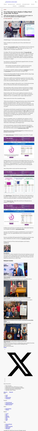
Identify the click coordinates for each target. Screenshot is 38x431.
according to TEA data (26, 238)
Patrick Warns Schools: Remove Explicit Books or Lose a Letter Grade (17, 297)
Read (5, 4)
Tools (32, 4)
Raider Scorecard (9, 404)
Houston (7, 415)
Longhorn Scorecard (9, 403)
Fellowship (8, 428)
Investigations (8, 397)
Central (7, 413)
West (6, 420)
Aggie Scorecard (9, 402)
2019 (24, 110)
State (5, 9)
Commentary (8, 398)
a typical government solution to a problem (12, 75)
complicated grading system (23, 127)
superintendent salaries (20, 229)
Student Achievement (10, 134)
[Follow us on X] (20, 378)
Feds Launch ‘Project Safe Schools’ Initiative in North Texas (15, 340)
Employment (8, 427)
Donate (14, 6)
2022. (28, 110)
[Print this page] (2, 17)
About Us (5, 392)
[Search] (36, 1)
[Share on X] (2, 11)
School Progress (9, 195)
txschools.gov (6, 242)
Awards (7, 425)
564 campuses (8, 71)
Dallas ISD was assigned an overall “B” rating (12, 130)
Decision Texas (11, 4)
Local (7, 395)
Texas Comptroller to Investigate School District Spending (15, 276)
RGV (6, 417)
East (6, 414)
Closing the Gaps (10, 200)
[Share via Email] (2, 15)
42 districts (26, 69)
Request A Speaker (9, 426)
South (7, 419)
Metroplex (8, 416)
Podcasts (18, 4)
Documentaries (26, 4)
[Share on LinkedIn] (2, 13)
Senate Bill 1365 (28, 52)
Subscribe (21, 6)
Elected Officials (9, 424)
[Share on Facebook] (2, 9)
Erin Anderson (8, 18)
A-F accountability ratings (13, 46)
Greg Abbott (28, 126)
